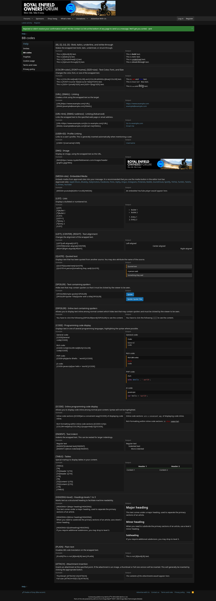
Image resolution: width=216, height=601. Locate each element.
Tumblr (181, 182)
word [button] (155, 317)
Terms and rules (30, 65)
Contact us (155, 592)
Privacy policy (29, 69)
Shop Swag (52, 18)
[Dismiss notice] (192, 28)
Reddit (149, 182)
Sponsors (40, 18)
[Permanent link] (149, 507)
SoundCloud (158, 182)
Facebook (104, 182)
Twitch (188, 182)
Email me (130, 126)
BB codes (27, 52)
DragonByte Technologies (128, 599)
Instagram (132, 182)
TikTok (174, 182)
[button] (32, 18)
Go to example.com (134, 123)
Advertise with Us (143, 592)
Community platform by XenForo (108, 597)
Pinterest (141, 182)
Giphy (117, 182)
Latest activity (27, 23)
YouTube (68, 184)
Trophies (26, 56)
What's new (66, 18)
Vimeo (60, 184)
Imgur (124, 182)
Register (37, 23)
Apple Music (75, 182)
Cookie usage (29, 61)
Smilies (26, 48)
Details (139, 599)
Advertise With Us (98, 18)
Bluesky (84, 182)
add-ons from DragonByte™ (102, 599)
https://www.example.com (137, 103)
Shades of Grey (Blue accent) (34, 592)
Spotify (167, 182)
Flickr (112, 182)
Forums (27, 18)
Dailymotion (94, 182)
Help (188, 592)
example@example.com (136, 106)
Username (130, 143)
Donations (80, 18)
